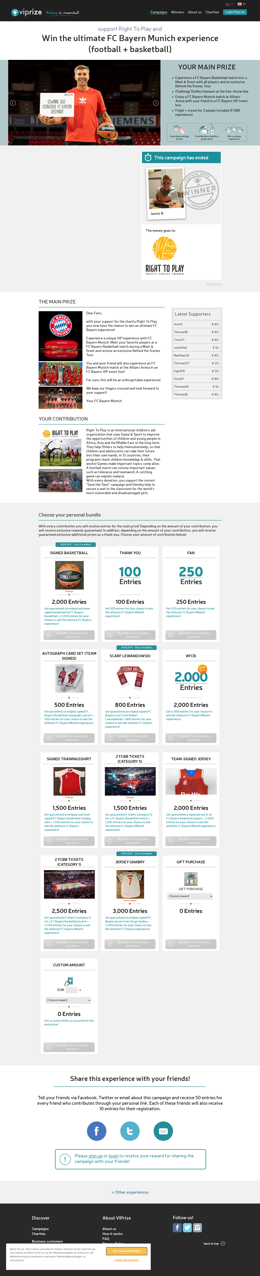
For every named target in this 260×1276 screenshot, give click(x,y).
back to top (211, 1243)
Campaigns (159, 12)
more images (130, 900)
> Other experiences (130, 1192)
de (232, 4)
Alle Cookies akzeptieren (126, 1251)
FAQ (105, 1238)
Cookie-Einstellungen (127, 1260)
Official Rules (214, 284)
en (244, 4)
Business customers (47, 1241)
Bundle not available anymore (72, 635)
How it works (112, 1233)
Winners (177, 12)
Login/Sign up (235, 12)
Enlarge (69, 591)
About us (195, 12)
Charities (212, 12)
